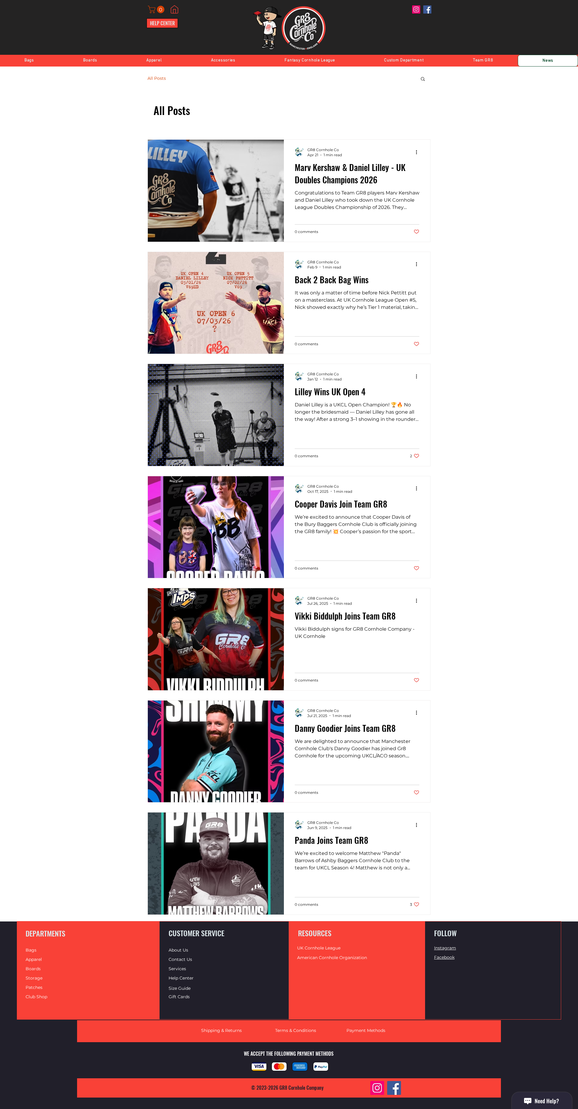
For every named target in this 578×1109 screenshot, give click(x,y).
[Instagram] (416, 9)
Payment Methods (365, 1030)
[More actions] (418, 152)
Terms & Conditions (295, 1030)
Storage (34, 978)
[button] (157, 9)
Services (177, 968)
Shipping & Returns (221, 1030)
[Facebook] (427, 9)
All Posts (157, 78)
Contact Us (180, 959)
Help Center (182, 978)
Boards (33, 968)
